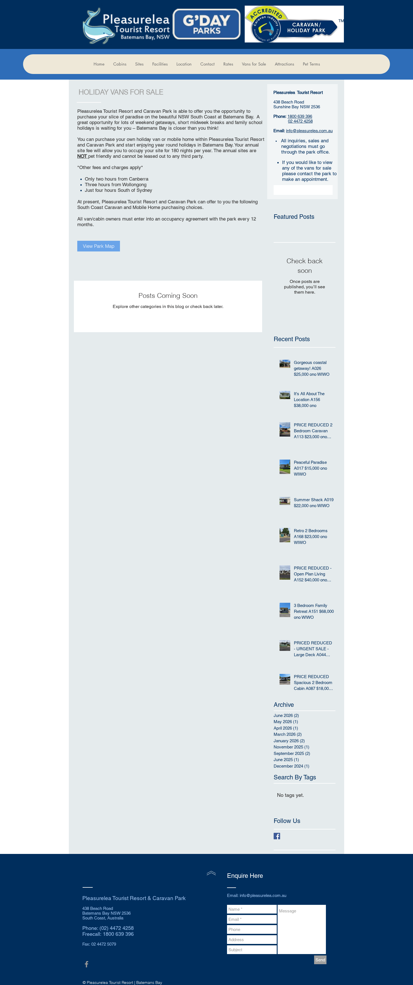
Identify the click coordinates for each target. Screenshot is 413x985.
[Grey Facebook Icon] (86, 964)
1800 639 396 (299, 116)
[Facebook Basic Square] (277, 836)
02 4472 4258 (300, 121)
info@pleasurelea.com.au (309, 130)
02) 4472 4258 (117, 928)
